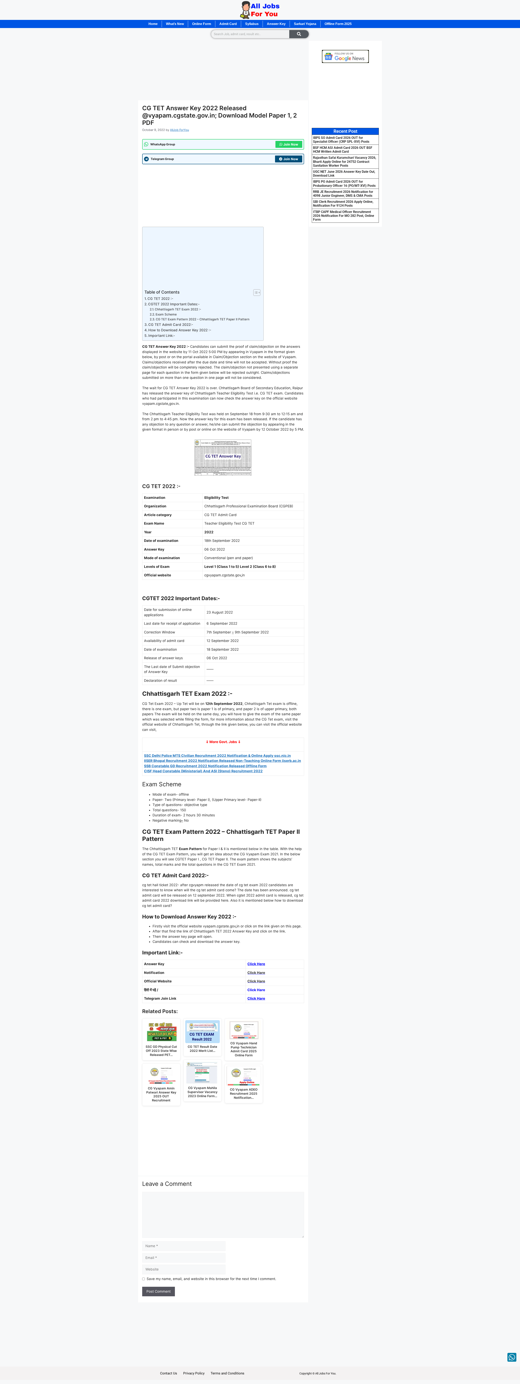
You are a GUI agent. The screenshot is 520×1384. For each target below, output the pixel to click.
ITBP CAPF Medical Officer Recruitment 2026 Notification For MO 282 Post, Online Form (343, 215)
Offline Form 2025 (338, 24)
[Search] (299, 34)
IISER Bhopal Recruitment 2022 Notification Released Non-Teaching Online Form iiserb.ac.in (222, 761)
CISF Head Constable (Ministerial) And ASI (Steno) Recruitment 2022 (203, 771)
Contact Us (168, 1373)
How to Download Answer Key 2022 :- (179, 330)
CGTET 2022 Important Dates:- (174, 304)
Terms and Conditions (227, 1373)
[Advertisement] (223, 70)
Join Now (290, 144)
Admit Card (228, 24)
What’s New (175, 24)
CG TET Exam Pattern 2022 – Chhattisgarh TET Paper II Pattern (202, 319)
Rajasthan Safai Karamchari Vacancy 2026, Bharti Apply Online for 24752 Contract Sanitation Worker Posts (344, 161)
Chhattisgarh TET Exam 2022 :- (178, 309)
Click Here (256, 964)
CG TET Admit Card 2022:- (170, 325)
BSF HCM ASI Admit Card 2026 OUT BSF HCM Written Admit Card (342, 149)
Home (153, 24)
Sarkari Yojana (305, 24)
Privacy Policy (194, 1373)
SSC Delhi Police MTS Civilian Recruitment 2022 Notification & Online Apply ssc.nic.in (217, 756)
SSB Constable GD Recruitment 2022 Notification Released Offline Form (205, 766)
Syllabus (252, 24)
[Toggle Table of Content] (254, 292)
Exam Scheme (166, 314)
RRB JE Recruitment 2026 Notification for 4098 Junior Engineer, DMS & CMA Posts (343, 194)
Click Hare (256, 998)
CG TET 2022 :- (160, 299)
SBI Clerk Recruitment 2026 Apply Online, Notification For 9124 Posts (343, 203)
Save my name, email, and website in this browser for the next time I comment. (211, 1279)
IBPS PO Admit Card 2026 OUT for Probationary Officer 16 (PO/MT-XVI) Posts (344, 183)
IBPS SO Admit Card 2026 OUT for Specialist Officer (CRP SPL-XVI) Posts (341, 140)
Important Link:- (161, 336)
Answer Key (276, 24)
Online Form (201, 24)
